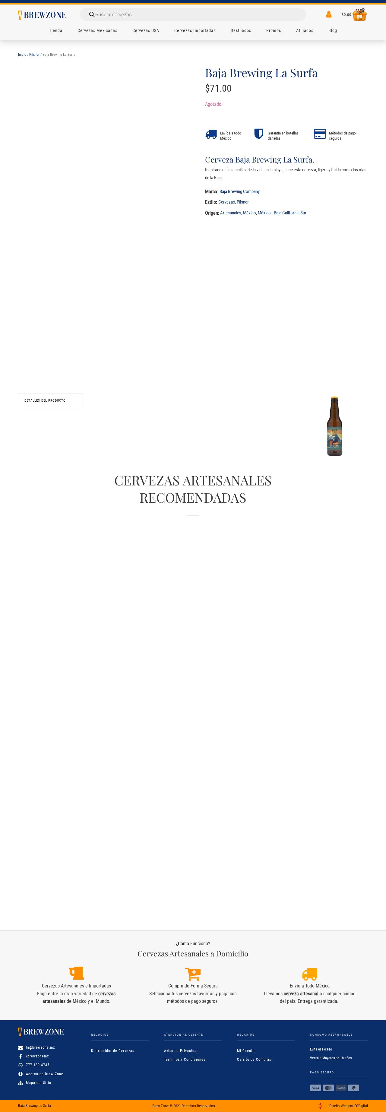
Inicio (22, 54)
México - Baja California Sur (282, 213)
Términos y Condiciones (184, 1059)
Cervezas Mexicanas (97, 30)
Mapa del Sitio (38, 1083)
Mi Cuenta (246, 1051)
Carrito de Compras (254, 1059)
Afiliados (304, 30)
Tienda (55, 30)
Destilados (241, 30)
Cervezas (226, 202)
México (249, 213)
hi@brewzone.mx (40, 1047)
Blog (332, 30)
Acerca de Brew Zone (44, 1074)
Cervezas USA (145, 30)
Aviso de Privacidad (181, 1051)
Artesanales (230, 213)
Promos (273, 30)
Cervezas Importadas (195, 30)
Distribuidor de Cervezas (112, 1051)
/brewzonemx (37, 1056)
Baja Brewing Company (240, 191)
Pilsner (34, 54)
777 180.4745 (37, 1065)
